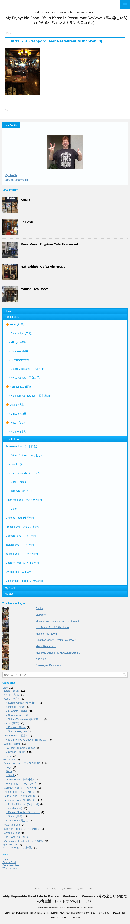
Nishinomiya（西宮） (16, 735)
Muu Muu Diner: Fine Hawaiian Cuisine (58, 652)
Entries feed (9, 862)
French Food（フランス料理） (23, 526)
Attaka (25, 200)
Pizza (9, 771)
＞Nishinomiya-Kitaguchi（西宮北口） (29, 395)
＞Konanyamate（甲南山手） (25, 377)
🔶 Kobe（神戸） (16, 324)
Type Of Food (12, 439)
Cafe (5, 687)
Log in (5, 859)
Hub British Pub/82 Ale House (43, 266)
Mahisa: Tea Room (35, 289)
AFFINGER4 (74, 918)
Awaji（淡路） (12, 694)
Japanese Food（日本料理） (22, 446)
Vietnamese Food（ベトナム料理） (26, 580)
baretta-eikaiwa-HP (17, 179)
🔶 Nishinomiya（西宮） (20, 386)
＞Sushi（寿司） (17, 482)
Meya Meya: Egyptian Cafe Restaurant (49, 244)
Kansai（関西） (14, 316)
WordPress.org (10, 868)
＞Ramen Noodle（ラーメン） (25, 473)
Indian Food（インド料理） (21, 544)
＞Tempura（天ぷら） (20, 490)
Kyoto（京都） (12, 723)
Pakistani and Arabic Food (20, 748)
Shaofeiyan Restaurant (49, 665)
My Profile (11, 175)
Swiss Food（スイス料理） (21, 571)
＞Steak (12, 508)
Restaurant (8, 759)
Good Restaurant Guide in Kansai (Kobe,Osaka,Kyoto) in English (65, 907)
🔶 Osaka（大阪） (16, 404)
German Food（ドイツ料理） (22, 535)
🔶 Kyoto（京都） (16, 422)
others (7, 756)
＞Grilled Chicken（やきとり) (25, 455)
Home (8, 311)
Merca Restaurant (46, 646)
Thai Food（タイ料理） (17, 837)
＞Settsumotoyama (18, 360)
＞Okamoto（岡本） (19, 351)
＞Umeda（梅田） (18, 413)
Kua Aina (41, 659)
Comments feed (11, 865)
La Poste (27, 222)
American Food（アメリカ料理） (24, 499)
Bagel (9, 767)
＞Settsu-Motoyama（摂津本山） (27, 368)
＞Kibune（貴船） (18, 431)
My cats (9, 593)
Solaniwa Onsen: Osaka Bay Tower (55, 640)
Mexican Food (12, 824)
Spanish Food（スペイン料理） (24, 562)
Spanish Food (10, 844)
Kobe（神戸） (12, 698)
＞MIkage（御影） (18, 342)
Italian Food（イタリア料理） (22, 553)
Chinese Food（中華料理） (21, 517)
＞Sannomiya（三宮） (21, 333)
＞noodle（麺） (17, 464)
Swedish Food (12, 833)
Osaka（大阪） (12, 743)
